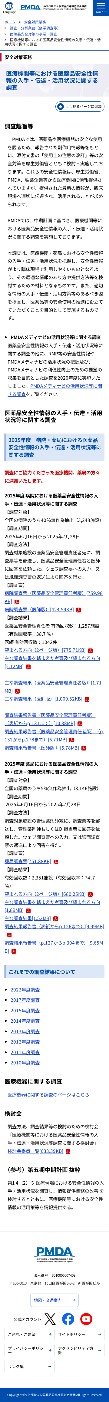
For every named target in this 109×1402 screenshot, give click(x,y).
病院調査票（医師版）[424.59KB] (39, 609)
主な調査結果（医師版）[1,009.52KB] (43, 698)
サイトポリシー (71, 1334)
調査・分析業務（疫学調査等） (35, 27)
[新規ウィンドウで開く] (50, 1319)
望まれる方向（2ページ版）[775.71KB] (45, 649)
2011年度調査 (25, 1052)
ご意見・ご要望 (21, 1334)
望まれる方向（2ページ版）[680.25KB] (45, 893)
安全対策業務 (35, 21)
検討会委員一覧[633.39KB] (35, 1150)
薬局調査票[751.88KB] (28, 861)
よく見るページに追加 (83, 106)
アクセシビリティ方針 (75, 1350)
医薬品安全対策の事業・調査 (33, 33)
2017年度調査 (25, 999)
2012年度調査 (25, 1041)
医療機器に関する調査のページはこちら (48, 1094)
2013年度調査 (25, 1031)
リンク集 (16, 1366)
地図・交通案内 (47, 1300)
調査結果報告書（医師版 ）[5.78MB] (42, 747)
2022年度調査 (25, 989)
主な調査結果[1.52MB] (28, 918)
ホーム (10, 21)
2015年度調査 (25, 1010)
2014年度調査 (25, 1020)
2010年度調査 (25, 1062)
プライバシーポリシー (25, 1350)
